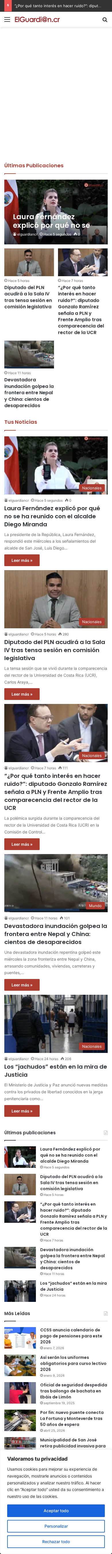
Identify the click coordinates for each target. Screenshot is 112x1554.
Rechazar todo (56, 1541)
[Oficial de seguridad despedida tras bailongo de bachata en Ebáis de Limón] (20, 1393)
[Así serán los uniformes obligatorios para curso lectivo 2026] (20, 1365)
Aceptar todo (56, 1510)
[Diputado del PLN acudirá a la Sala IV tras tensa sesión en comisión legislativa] (29, 262)
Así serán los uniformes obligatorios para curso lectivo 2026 (73, 1363)
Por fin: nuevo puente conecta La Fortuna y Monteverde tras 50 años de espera (72, 1418)
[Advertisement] (56, 103)
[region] (56, 1501)
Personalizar (56, 1526)
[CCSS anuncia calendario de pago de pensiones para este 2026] (20, 1338)
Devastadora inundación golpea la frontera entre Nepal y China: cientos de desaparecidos (29, 392)
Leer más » (21, 560)
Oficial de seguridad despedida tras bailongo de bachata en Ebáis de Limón (73, 1391)
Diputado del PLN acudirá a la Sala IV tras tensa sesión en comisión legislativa (28, 297)
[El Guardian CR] (37, 19)
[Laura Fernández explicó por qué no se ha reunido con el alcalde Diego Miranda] (55, 212)
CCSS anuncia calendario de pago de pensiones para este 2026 (71, 1336)
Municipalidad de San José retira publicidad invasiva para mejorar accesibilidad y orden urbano (73, 1449)
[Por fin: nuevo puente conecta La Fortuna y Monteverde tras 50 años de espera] (20, 1420)
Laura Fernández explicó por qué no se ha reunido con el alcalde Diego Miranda (52, 516)
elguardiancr (27, 234)
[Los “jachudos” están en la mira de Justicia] (20, 1291)
